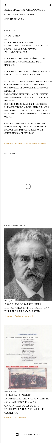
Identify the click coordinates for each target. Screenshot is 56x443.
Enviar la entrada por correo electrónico (30, 143)
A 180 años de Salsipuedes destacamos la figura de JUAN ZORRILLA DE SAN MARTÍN (27, 307)
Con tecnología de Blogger (30, 434)
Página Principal (15, 19)
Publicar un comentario (24, 316)
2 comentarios (20, 417)
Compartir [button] (8, 143)
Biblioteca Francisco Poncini (24, 9)
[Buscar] (50, 4)
